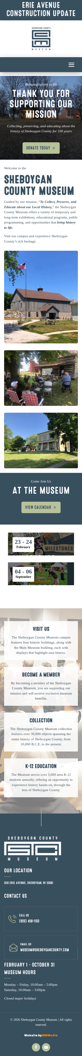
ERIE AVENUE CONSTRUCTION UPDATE (41, 9)
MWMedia (50, 1035)
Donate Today (38, 148)
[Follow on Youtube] (46, 1047)
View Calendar (38, 507)
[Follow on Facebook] (36, 1047)
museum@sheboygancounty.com (44, 950)
